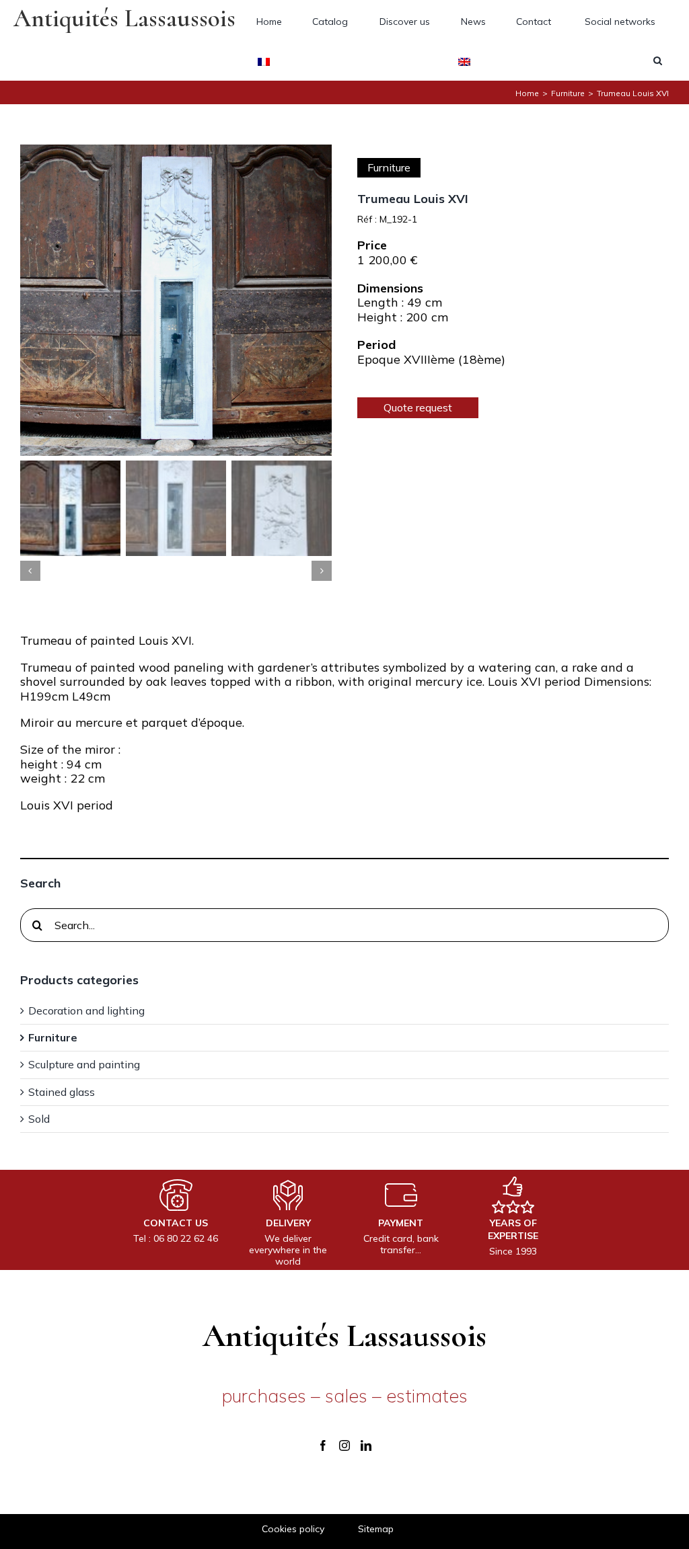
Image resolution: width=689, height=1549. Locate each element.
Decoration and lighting (86, 1010)
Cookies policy (293, 1529)
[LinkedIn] (366, 1445)
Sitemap (376, 1529)
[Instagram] (344, 1445)
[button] (657, 60)
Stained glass (61, 1092)
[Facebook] (323, 1445)
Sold (39, 1119)
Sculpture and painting (84, 1064)
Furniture (388, 167)
